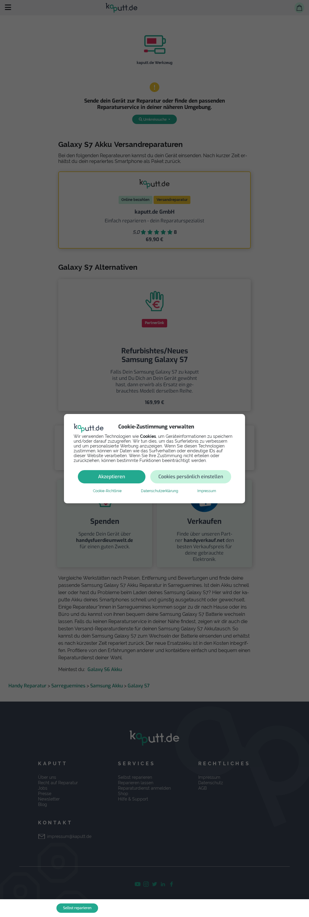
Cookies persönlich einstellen (190, 476)
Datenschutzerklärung (159, 491)
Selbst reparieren (77, 908)
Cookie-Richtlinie (107, 491)
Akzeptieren (111, 476)
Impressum (206, 491)
